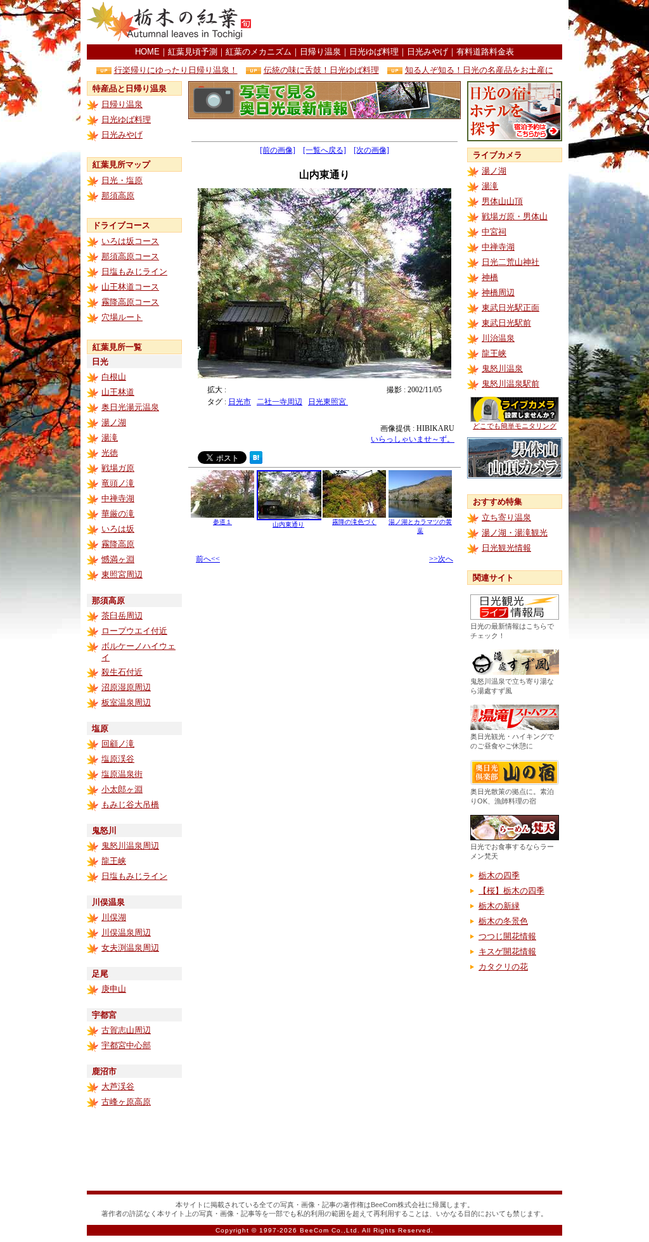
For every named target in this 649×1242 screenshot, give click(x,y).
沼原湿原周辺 (126, 687)
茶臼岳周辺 (122, 615)
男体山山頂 (502, 201)
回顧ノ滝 (117, 743)
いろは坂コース (130, 241)
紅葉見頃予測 (192, 51)
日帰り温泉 (320, 51)
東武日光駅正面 (510, 307)
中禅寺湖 (117, 498)
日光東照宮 (328, 401)
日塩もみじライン (134, 271)
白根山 (113, 376)
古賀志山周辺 (126, 1030)
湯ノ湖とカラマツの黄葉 (420, 526)
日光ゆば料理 (374, 51)
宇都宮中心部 (126, 1045)
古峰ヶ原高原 (126, 1101)
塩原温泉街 (122, 774)
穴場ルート (122, 317)
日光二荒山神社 (510, 262)
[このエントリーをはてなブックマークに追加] (256, 460)
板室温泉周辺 (126, 702)
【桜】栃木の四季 (511, 890)
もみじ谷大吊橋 (130, 804)
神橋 (490, 277)
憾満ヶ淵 (117, 559)
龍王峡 (113, 861)
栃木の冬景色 (503, 921)
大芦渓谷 (117, 1086)
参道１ (222, 521)
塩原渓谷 (117, 759)
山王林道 (117, 392)
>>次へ (441, 558)
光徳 (109, 453)
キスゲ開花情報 (507, 951)
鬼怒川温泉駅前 (510, 383)
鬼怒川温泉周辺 (130, 845)
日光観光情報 (506, 548)
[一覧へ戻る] (324, 150)
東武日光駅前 (506, 323)
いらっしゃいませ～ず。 (412, 439)
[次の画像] (371, 150)
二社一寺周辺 (279, 401)
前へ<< (208, 558)
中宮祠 (494, 231)
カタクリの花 (503, 966)
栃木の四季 (499, 875)
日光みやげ (427, 51)
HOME (147, 51)
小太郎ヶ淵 (122, 789)
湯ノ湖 (113, 422)
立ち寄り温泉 (506, 517)
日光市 (239, 401)
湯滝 (109, 437)
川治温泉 (498, 338)
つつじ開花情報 (507, 936)
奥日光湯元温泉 (130, 407)
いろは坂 (117, 529)
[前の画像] (277, 150)
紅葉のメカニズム (259, 51)
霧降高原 (117, 544)
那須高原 (117, 195)
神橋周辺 (498, 292)
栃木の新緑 (499, 906)
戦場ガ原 (117, 468)
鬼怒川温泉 (502, 368)
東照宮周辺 (122, 574)
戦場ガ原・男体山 (515, 216)
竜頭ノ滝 (117, 483)
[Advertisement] (414, 22)
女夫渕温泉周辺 (130, 947)
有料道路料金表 (485, 51)
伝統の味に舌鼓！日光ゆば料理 (321, 70)
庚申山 (113, 989)
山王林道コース (130, 286)
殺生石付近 (122, 672)
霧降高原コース (130, 302)
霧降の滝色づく (354, 521)
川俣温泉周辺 (126, 932)
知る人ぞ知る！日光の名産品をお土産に (479, 70)
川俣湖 (113, 917)
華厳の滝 (117, 513)
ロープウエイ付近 (134, 631)
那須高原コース (130, 256)
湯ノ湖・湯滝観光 (515, 532)
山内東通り (288, 524)
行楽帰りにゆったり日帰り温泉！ (176, 70)
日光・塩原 (122, 180)
